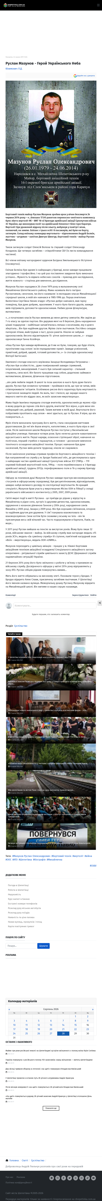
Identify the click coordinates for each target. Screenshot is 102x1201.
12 (39, 1025)
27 (51, 1033)
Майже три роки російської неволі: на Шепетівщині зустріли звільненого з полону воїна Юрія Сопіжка (51, 1051)
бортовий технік (62, 856)
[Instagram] (81, 1178)
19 (39, 1029)
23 (87, 1029)
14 (63, 1025)
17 (14, 1029)
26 (38, 1033)
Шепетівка (26, 859)
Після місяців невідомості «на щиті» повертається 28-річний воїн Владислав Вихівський (44, 1087)
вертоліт (78, 856)
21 (63, 1029)
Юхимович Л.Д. (14, 68)
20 (51, 1029)
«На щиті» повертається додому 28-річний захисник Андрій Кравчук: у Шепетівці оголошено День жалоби (49, 1097)
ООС (9, 859)
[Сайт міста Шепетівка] (14, 5)
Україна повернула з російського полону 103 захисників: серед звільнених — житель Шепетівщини (49, 1060)
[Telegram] (51, 1178)
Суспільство (20, 625)
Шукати (43, 945)
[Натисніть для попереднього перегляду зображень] (51, 144)
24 (14, 1033)
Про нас (9, 1177)
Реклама (21, 1177)
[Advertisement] (51, 29)
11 (27, 1025)
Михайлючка (55, 859)
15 (75, 1025)
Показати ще (51, 1108)
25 (26, 1033)
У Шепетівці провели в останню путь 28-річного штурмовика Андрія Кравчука (40, 1078)
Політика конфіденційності (19, 1182)
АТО (16, 859)
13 (51, 1025)
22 (75, 1029)
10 (14, 1025)
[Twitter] (69, 1178)
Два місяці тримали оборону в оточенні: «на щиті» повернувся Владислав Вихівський (43, 1069)
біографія (40, 859)
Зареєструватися (80, 595)
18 (26, 1029)
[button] (98, 5)
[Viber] (57, 1178)
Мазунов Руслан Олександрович (32, 856)
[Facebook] (63, 1178)
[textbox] (55, 607)
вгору (93, 865)
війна (89, 856)
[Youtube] (93, 1178)
